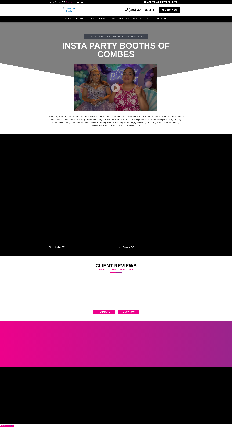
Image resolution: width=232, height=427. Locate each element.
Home (68, 19)
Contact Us (160, 19)
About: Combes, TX (57, 247)
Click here (70, 2)
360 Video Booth (120, 19)
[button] (81, 247)
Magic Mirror (140, 19)
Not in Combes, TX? (126, 247)
